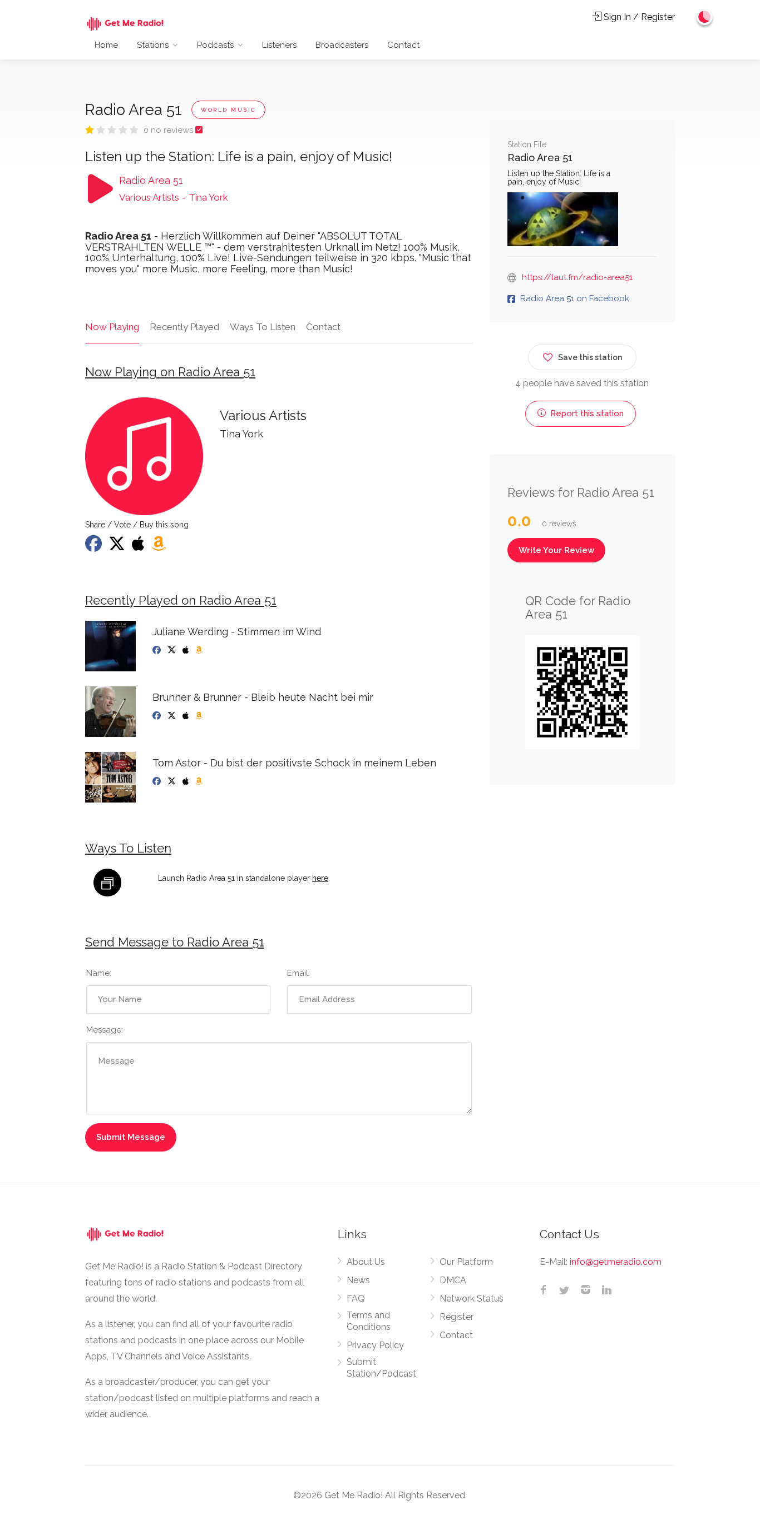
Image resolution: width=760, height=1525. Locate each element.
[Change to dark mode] (705, 16)
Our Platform (466, 1262)
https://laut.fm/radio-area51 (577, 277)
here (320, 878)
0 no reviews (169, 130)
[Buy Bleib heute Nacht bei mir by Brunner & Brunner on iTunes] (186, 716)
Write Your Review (556, 550)
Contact (403, 45)
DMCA (453, 1280)
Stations (153, 45)
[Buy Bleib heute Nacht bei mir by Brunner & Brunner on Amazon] (200, 716)
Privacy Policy (375, 1345)
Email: (298, 973)
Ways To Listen (262, 326)
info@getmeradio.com (616, 1262)
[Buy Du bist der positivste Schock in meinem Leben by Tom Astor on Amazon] (200, 781)
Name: (98, 973)
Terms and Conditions (369, 1321)
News (358, 1280)
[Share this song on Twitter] (117, 547)
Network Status (472, 1298)
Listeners (279, 45)
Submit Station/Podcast (381, 1368)
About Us (366, 1262)
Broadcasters (341, 45)
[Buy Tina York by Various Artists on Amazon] (159, 547)
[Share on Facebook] (94, 547)
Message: (104, 1030)
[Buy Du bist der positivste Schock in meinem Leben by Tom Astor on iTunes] (186, 781)
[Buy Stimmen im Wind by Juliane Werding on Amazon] (200, 650)
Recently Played (184, 326)
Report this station (586, 413)
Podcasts (215, 45)
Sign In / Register (638, 17)
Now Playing (112, 326)
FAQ (356, 1298)
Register (456, 1317)
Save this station (590, 357)
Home (106, 45)
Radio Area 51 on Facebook (574, 298)
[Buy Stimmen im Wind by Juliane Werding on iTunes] (186, 650)
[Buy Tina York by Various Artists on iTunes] (139, 547)
